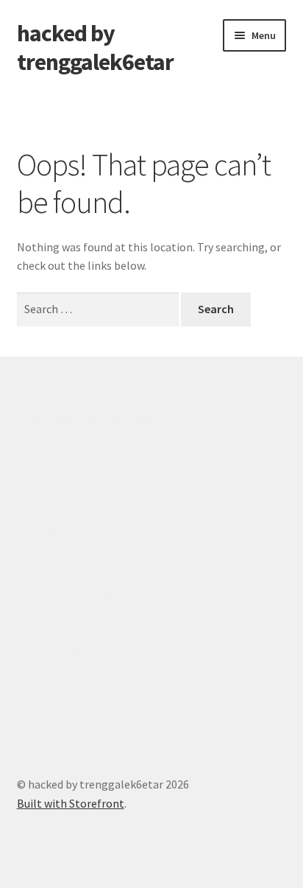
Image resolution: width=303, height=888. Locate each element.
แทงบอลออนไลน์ (105, 375)
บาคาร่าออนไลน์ (60, 420)
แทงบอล (127, 420)
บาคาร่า (38, 375)
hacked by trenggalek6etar (95, 47)
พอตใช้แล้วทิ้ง (53, 528)
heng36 (35, 700)
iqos (101, 655)
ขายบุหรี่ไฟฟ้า (141, 591)
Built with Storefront (70, 803)
